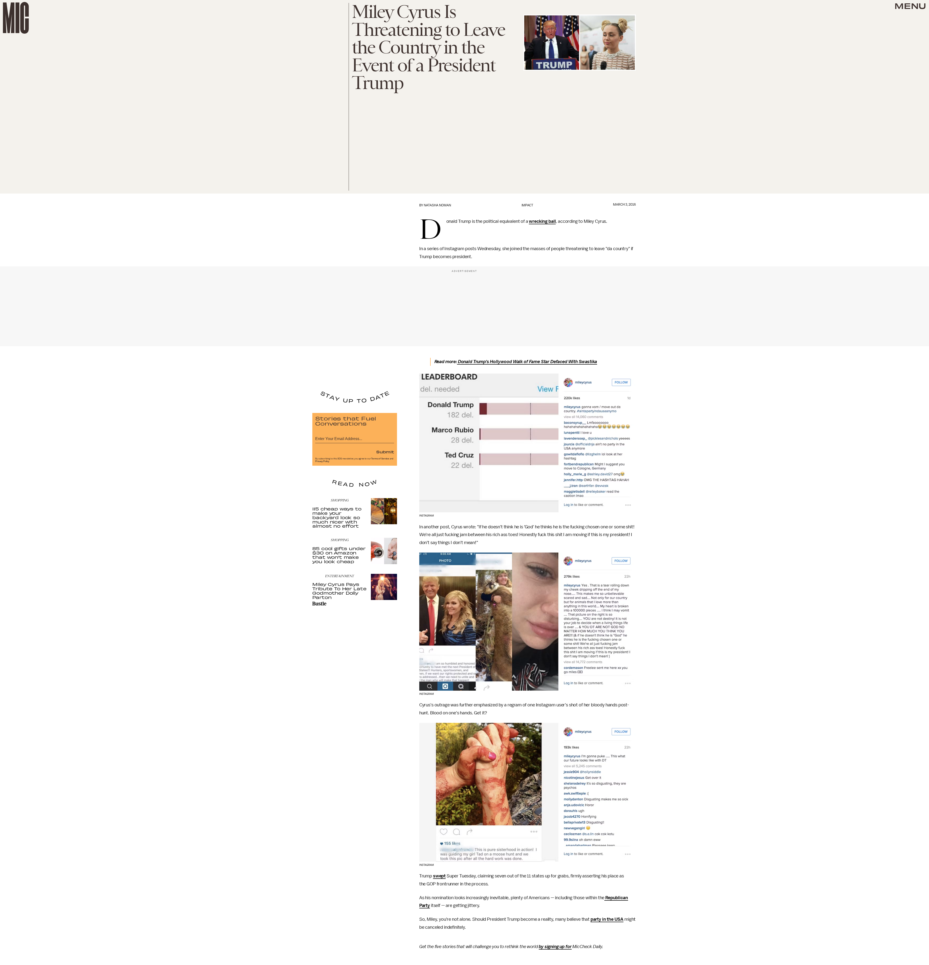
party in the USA (607, 919)
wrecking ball (542, 221)
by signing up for (555, 946)
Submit (385, 451)
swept (439, 876)
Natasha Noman (437, 205)
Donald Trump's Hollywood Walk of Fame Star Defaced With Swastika (527, 361)
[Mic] (16, 18)
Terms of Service (380, 458)
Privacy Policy (322, 461)
